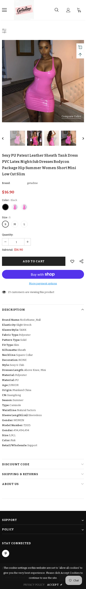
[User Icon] (68, 10)
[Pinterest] (5, 553)
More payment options (43, 283)
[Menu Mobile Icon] (4, 10)
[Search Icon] (57, 10)
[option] (43, 81)
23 (9, 292)
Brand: (6, 183)
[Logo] (24, 10)
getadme (32, 183)
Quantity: (7, 234)
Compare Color (71, 116)
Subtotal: (7, 249)
